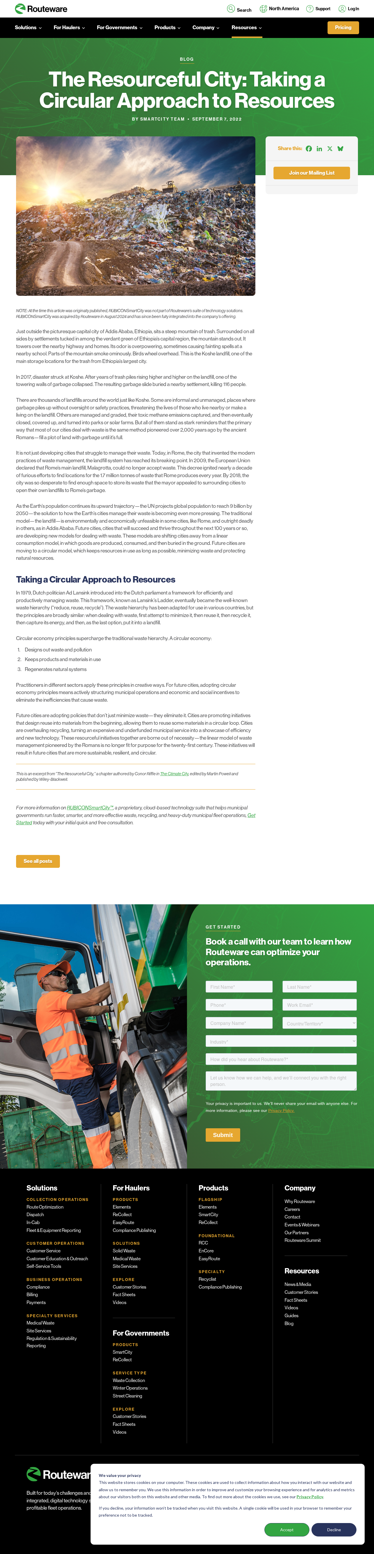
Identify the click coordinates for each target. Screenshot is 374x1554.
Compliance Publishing (134, 1230)
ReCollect (122, 1214)
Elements (122, 1207)
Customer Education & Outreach (57, 1258)
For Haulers (67, 28)
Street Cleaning (127, 1396)
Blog (289, 1323)
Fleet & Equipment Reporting (54, 1230)
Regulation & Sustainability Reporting (52, 1342)
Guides (291, 1315)
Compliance (38, 1287)
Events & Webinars (302, 1225)
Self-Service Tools (44, 1266)
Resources (244, 28)
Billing (32, 1294)
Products (165, 28)
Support (323, 8)
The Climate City (174, 773)
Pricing (343, 28)
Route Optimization (45, 1207)
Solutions (26, 28)
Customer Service (43, 1251)
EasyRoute (123, 1222)
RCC (203, 1243)
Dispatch (35, 1214)
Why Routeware (300, 1201)
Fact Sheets (124, 1294)
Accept (287, 1529)
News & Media (298, 1284)
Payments (36, 1302)
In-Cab (33, 1222)
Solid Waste (124, 1251)
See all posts (38, 861)
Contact (292, 1217)
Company (203, 28)
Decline (334, 1529)
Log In (353, 8)
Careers (292, 1209)
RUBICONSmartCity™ (90, 808)
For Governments (117, 28)
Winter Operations (130, 1388)
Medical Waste (40, 1323)
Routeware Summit (303, 1240)
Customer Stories (129, 1287)
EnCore (206, 1251)
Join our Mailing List (312, 173)
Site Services (39, 1331)
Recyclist (207, 1279)
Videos (119, 1302)
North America (284, 8)
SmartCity (122, 1352)
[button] (239, 9)
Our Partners (297, 1232)
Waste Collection (129, 1380)
